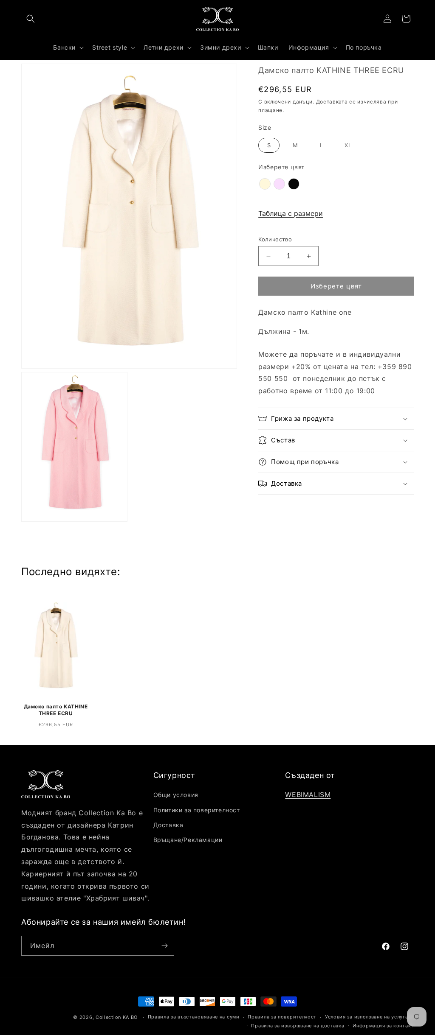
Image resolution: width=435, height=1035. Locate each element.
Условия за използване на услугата (369, 1017)
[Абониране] (164, 946)
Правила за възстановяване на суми (194, 1017)
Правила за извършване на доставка (297, 1026)
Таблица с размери (290, 213)
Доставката (332, 101)
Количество (275, 239)
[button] (30, 18)
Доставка (168, 824)
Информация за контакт (383, 1026)
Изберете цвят (281, 167)
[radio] (269, 145)
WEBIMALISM (307, 794)
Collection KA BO (117, 1017)
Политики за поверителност (196, 810)
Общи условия (175, 794)
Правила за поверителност (282, 1017)
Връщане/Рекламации (188, 839)
